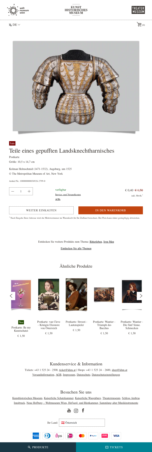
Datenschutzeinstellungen (106, 374)
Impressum (69, 374)
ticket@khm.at (67, 370)
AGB (58, 374)
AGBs (57, 199)
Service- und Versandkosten (68, 194)
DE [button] (15, 24)
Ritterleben (96, 241)
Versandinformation (43, 374)
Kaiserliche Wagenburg (88, 398)
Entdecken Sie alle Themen (76, 248)
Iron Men (109, 241)
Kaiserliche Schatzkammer (58, 398)
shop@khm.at (119, 370)
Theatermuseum (111, 398)
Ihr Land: (52, 422)
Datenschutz (83, 374)
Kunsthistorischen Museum (27, 398)
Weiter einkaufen (41, 210)
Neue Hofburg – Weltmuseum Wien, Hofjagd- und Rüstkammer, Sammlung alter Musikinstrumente (82, 403)
